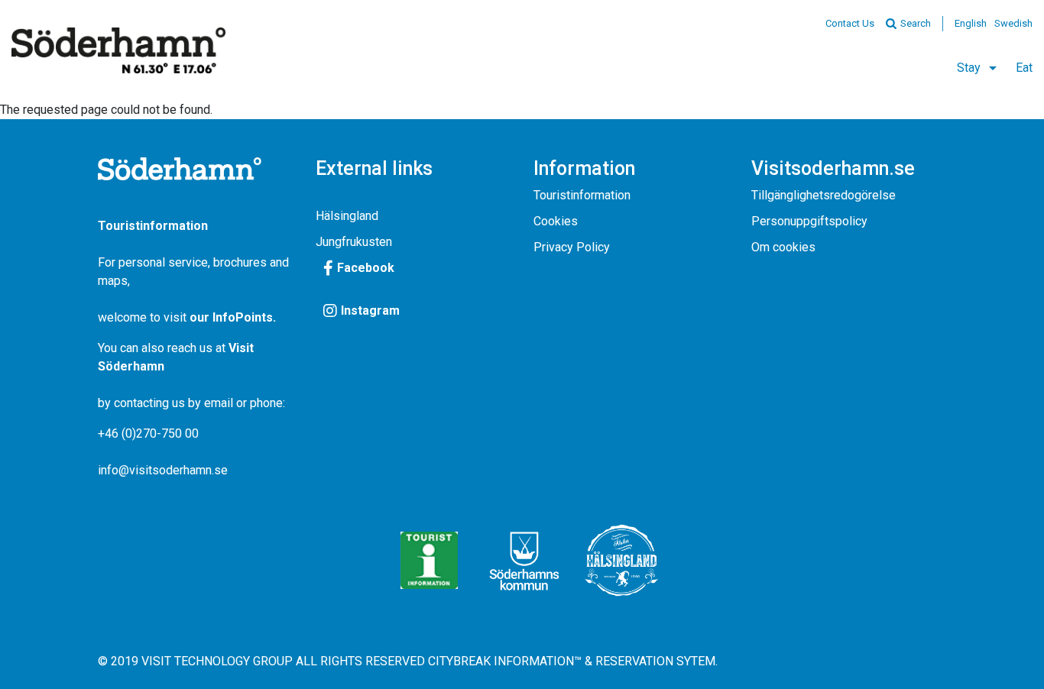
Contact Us (849, 23)
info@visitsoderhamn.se (163, 470)
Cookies (555, 221)
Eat (1024, 67)
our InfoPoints (231, 317)
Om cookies (783, 247)
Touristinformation (582, 195)
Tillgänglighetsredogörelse (823, 195)
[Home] (118, 50)
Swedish (1013, 23)
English (971, 23)
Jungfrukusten (354, 242)
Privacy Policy (571, 247)
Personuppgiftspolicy (809, 221)
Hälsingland (347, 216)
